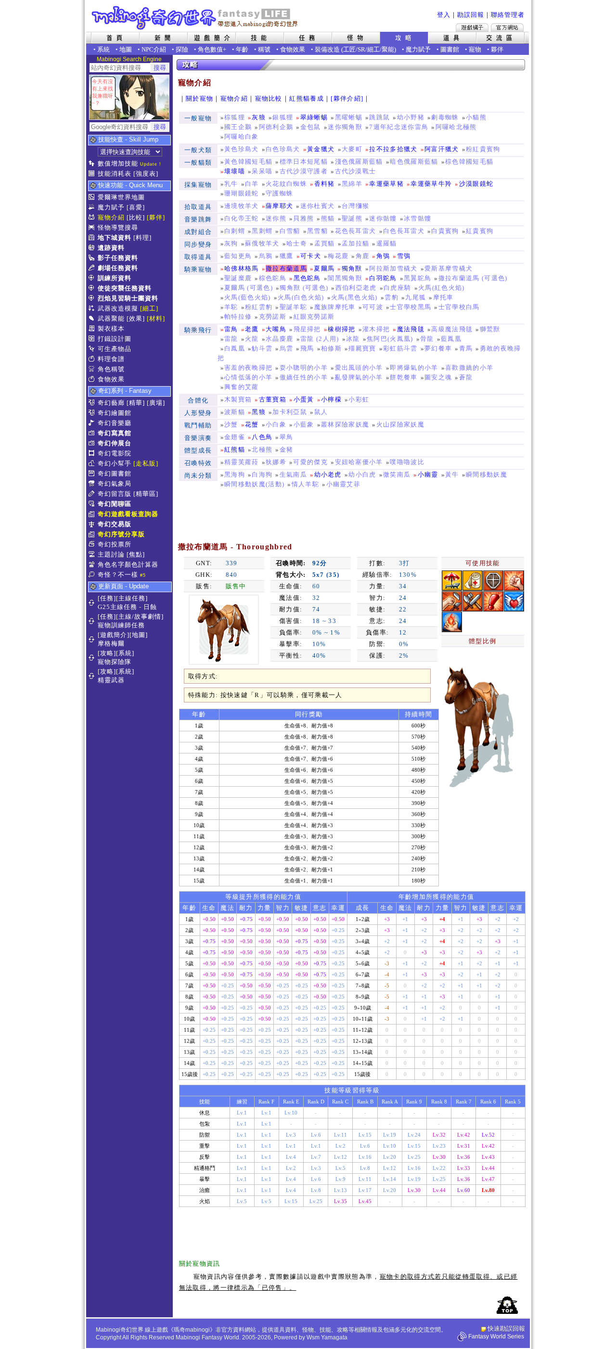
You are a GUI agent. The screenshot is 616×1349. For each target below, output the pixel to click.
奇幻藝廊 (111, 402)
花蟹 (252, 424)
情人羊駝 (305, 484)
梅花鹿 (338, 255)
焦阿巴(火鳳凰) (390, 338)
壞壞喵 (234, 171)
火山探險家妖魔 (400, 424)
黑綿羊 (352, 183)
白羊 (252, 183)
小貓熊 (476, 117)
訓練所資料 (114, 278)
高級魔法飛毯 (452, 329)
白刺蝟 (234, 230)
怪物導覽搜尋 (118, 227)
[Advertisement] (351, 517)
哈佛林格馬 (241, 268)
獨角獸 (352, 268)
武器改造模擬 (118, 308)
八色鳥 (262, 437)
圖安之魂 (438, 377)
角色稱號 (111, 369)
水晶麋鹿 (279, 338)
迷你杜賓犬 (317, 205)
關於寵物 (199, 98)
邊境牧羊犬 (241, 205)
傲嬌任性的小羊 (304, 377)
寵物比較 (268, 98)
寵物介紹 (111, 217)
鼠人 (321, 411)
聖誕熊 (352, 218)
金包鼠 (310, 126)
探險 (182, 49)
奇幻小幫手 (114, 463)
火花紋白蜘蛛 (286, 183)
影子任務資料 (118, 257)
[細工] (149, 308)
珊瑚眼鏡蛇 (241, 193)
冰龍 (353, 338)
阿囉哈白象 (241, 136)
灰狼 (259, 117)
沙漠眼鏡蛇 (476, 183)
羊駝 (231, 307)
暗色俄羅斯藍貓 (414, 161)
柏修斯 (331, 348)
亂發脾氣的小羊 (359, 377)
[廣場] (156, 402)
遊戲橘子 (472, 27)
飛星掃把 (307, 329)
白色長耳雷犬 (403, 230)
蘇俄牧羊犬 (262, 243)
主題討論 (111, 554)
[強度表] (145, 173)
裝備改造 (327, 49)
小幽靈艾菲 (343, 484)
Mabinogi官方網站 (507, 27)
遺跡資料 (111, 247)
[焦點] (136, 554)
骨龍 (427, 338)
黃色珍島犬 (241, 149)
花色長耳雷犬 (355, 230)
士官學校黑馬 (410, 307)
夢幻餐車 (438, 348)
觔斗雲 (262, 348)
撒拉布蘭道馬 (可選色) (473, 278)
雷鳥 (231, 329)
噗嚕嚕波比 (407, 462)
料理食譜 (111, 359)
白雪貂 (290, 230)
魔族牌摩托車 (335, 307)
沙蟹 (231, 424)
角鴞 (383, 255)
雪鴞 (404, 255)
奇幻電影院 (114, 453)
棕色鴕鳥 (272, 278)
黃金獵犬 (320, 149)
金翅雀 (234, 437)
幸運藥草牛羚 (431, 183)
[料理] (142, 237)
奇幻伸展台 (114, 443)
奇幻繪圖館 (114, 412)
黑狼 (259, 411)
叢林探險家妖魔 (345, 424)
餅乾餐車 (403, 377)
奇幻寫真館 (114, 433)
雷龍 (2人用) (319, 338)
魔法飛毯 (410, 329)
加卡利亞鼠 (289, 411)
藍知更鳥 (238, 255)
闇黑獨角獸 (345, 278)
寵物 (475, 49)
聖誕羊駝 (293, 307)
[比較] (136, 217)
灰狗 (231, 243)
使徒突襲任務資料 (125, 288)
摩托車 (443, 297)
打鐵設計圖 (114, 338)
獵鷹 (287, 255)
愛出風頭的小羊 (359, 367)
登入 (443, 14)
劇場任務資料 (118, 268)
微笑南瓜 (397, 474)
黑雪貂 (317, 230)
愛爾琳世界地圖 (121, 197)
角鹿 (363, 255)
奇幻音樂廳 (114, 423)
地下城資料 (114, 237)
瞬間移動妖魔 (486, 474)
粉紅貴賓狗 (483, 149)
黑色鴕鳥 (307, 278)
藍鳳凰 (451, 338)
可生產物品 (114, 348)
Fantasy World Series (496, 1336)
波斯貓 (234, 411)
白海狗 (262, 474)
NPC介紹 (153, 49)
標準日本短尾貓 (304, 161)
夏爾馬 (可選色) (248, 287)
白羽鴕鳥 (383, 278)
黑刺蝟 (262, 230)
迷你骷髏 (383, 218)
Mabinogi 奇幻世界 (195, 18)
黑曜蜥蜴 (348, 117)
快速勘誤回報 (506, 1328)
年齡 (242, 49)
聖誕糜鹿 (238, 278)
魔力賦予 (418, 49)
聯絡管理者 (508, 14)
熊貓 (328, 218)
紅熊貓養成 (306, 98)
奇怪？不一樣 (118, 574)
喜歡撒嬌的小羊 (469, 367)
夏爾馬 (324, 268)
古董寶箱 (272, 399)
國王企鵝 (238, 126)
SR (361, 49)
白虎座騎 (397, 287)
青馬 (466, 348)
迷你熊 (276, 218)
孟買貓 (324, 243)
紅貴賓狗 (479, 230)
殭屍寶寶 (362, 348)
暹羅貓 (386, 243)
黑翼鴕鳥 (417, 278)
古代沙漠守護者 (304, 171)
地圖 (125, 49)
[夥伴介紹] (347, 98)
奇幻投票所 (114, 544)
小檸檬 (331, 399)
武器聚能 (111, 318)
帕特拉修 (238, 316)
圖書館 (449, 49)
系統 (103, 49)
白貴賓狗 (445, 230)
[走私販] (145, 463)
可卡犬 (310, 255)
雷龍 (231, 338)
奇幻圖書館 (114, 473)
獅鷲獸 (490, 329)
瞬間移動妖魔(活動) (254, 484)
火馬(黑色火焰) (354, 297)
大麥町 (352, 149)
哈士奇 (296, 243)
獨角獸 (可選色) (304, 287)
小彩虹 (358, 399)
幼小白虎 (362, 474)
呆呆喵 (262, 171)
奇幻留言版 (114, 493)
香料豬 (324, 183)
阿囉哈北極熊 (456, 126)
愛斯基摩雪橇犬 (448, 268)
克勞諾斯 (272, 316)
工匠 (349, 49)
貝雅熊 (303, 218)
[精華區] (145, 493)
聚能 (388, 49)
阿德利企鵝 (276, 126)
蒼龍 (466, 377)
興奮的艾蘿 (241, 386)
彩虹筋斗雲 (400, 348)
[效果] (136, 318)
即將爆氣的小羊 (414, 367)
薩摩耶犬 (279, 205)
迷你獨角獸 (345, 126)
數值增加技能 (118, 163)
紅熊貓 (234, 449)
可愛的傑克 (310, 462)
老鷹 (252, 329)
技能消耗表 (114, 173)
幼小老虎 (328, 474)
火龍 (252, 338)
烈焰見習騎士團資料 (128, 298)
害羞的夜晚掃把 (248, 367)
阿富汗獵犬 (441, 149)
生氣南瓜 (293, 474)
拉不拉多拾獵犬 (393, 149)
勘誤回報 (470, 14)
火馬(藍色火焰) (247, 297)
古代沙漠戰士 (355, 171)
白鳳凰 (234, 348)
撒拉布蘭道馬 (286, 268)
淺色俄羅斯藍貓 (359, 161)
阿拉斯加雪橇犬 (393, 268)
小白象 (276, 424)
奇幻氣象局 (114, 483)
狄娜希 (276, 462)
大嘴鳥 (276, 329)
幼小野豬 (410, 117)
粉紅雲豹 (258, 307)
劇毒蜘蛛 (445, 117)
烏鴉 (266, 255)
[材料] (156, 318)
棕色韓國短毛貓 (469, 161)
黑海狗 (234, 474)
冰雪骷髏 (417, 218)
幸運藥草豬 (386, 183)
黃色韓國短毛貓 (248, 161)
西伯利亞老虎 (356, 287)
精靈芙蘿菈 (241, 462)
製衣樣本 (111, 328)
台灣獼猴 (355, 205)
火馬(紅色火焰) (441, 287)
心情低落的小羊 (248, 377)
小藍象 (304, 424)
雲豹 (391, 297)
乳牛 (231, 183)
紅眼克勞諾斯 (314, 316)
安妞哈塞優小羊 (359, 462)
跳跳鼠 (379, 117)
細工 (373, 49)
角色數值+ (212, 49)
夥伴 (497, 49)
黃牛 (452, 474)
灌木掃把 (376, 329)
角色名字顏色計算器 (128, 564)
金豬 (287, 449)
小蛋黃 (304, 399)
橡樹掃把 (341, 329)
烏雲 (287, 348)
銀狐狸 (282, 117)
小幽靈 (428, 474)
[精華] (136, 402)
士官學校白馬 (459, 307)
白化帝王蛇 (241, 218)
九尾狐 (415, 297)
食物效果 (292, 49)
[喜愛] (136, 207)
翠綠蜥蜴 (314, 117)
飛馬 (307, 348)
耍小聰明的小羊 (304, 367)
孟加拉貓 (355, 243)
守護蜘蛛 (279, 193)
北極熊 (262, 449)
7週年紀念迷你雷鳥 (398, 126)
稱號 (264, 49)
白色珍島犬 (283, 149)
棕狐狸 (234, 117)
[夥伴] (156, 217)
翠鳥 (287, 437)
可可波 (372, 307)
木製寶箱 (238, 399)
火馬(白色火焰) (301, 297)
